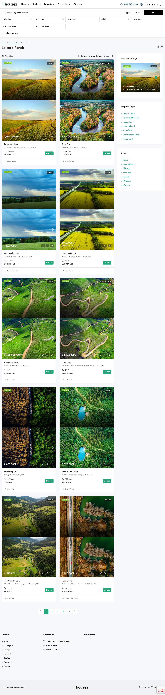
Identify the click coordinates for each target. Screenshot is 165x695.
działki (35, 4)
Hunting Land (129, 126)
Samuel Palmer (11, 162)
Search (154, 12)
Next (156, 77)
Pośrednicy (63, 4)
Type (127, 12)
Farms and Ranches (131, 117)
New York (127, 172)
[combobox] (17, 19)
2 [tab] (138, 94)
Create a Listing (154, 4)
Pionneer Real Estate (71, 598)
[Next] (75, 611)
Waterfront (127, 130)
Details (49, 153)
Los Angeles (128, 164)
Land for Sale (129, 113)
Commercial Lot (69, 253)
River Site (66, 144)
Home (23, 4)
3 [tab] (141, 94)
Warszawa (127, 181)
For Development (11, 253)
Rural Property (10, 471)
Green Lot (66, 362)
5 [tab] (148, 94)
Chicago (126, 168)
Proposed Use (13, 43)
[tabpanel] (140, 77)
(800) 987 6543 (130, 4)
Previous (124, 77)
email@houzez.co (53, 649)
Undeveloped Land (131, 134)
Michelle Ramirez (12, 271)
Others (76, 4)
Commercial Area (11, 362)
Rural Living (67, 580)
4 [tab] (145, 94)
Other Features (11, 33)
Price (138, 12)
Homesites (127, 122)
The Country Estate (13, 580)
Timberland (128, 139)
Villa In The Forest (70, 471)
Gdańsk (126, 176)
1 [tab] (134, 94)
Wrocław (126, 185)
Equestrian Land (11, 144)
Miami (125, 159)
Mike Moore (10, 489)
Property (48, 4)
